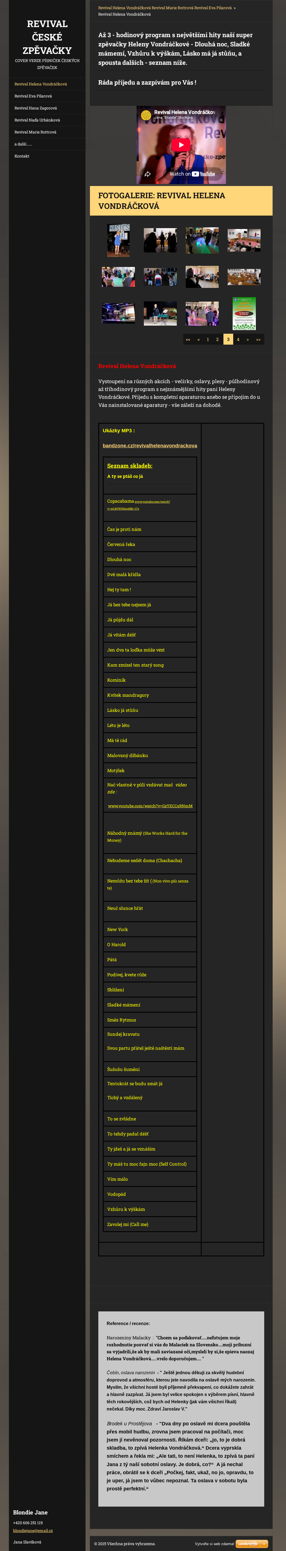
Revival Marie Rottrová (35, 132)
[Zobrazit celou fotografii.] (118, 240)
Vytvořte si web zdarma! (214, 1544)
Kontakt (22, 156)
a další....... (23, 144)
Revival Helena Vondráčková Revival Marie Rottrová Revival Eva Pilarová (165, 7)
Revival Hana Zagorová (36, 108)
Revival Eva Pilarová (33, 96)
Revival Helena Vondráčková (41, 84)
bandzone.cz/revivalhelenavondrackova (150, 445)
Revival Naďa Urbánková (37, 120)
